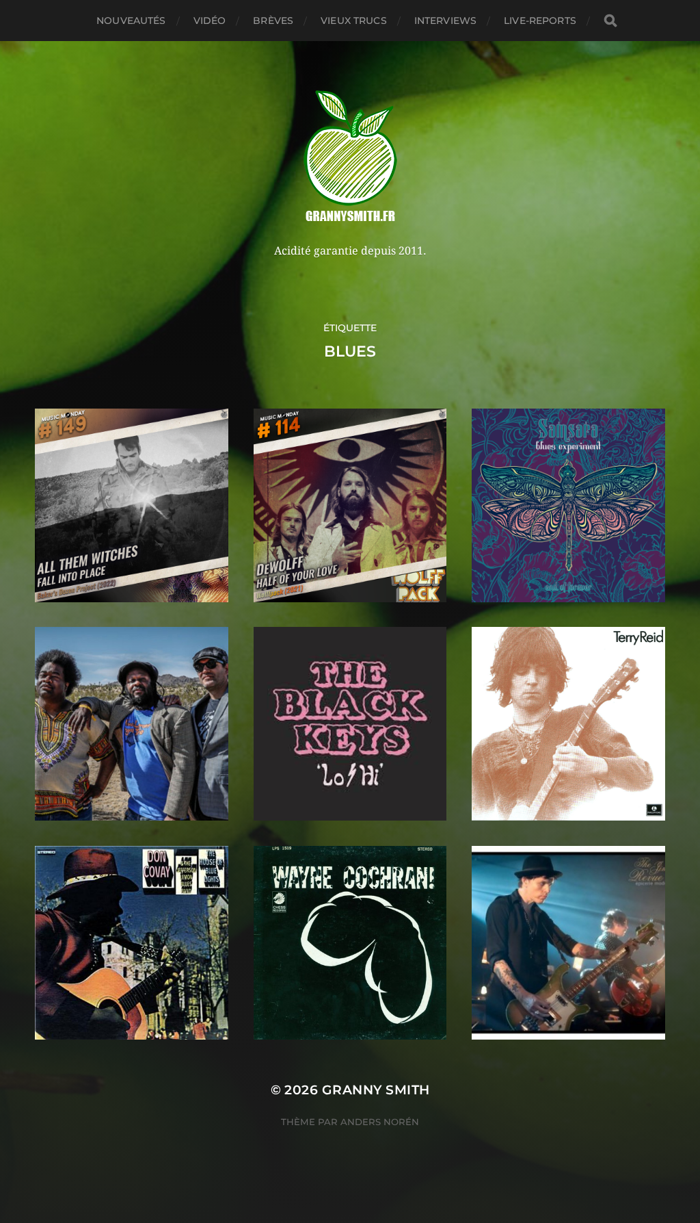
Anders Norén (379, 1121)
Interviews (445, 20)
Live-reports (540, 20)
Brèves (273, 20)
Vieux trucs (354, 20)
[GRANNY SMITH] (350, 157)
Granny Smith (376, 1090)
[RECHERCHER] (610, 20)
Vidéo (209, 20)
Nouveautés (130, 20)
